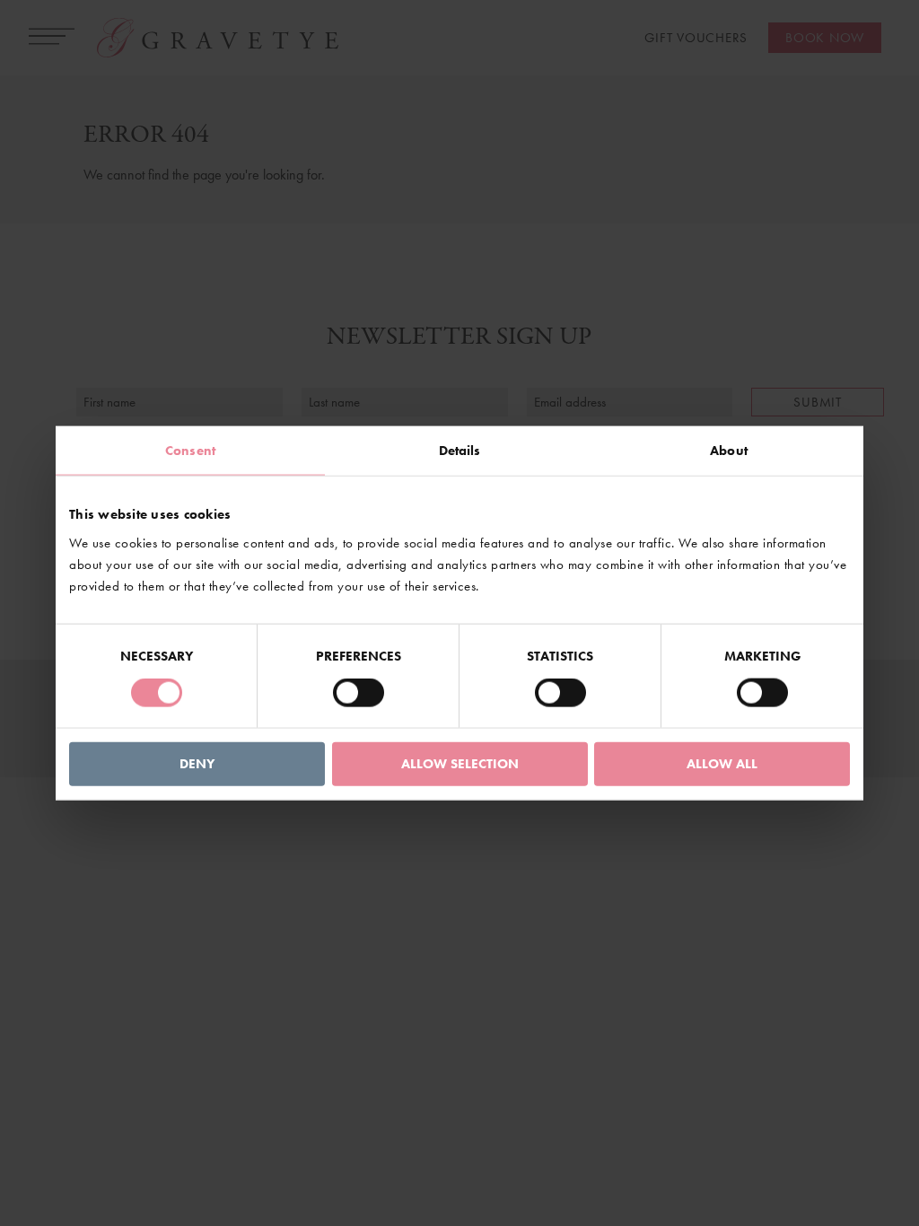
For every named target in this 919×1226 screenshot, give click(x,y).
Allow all (722, 763)
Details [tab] (460, 451)
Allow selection (460, 763)
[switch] (358, 693)
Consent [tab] (190, 451)
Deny (196, 763)
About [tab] (729, 451)
